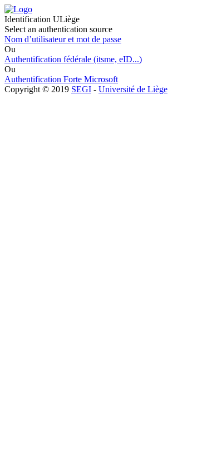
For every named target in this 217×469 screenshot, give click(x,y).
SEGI (81, 89)
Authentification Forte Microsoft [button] (61, 79)
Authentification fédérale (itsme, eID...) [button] (73, 59)
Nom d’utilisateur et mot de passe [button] (62, 39)
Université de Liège (132, 89)
